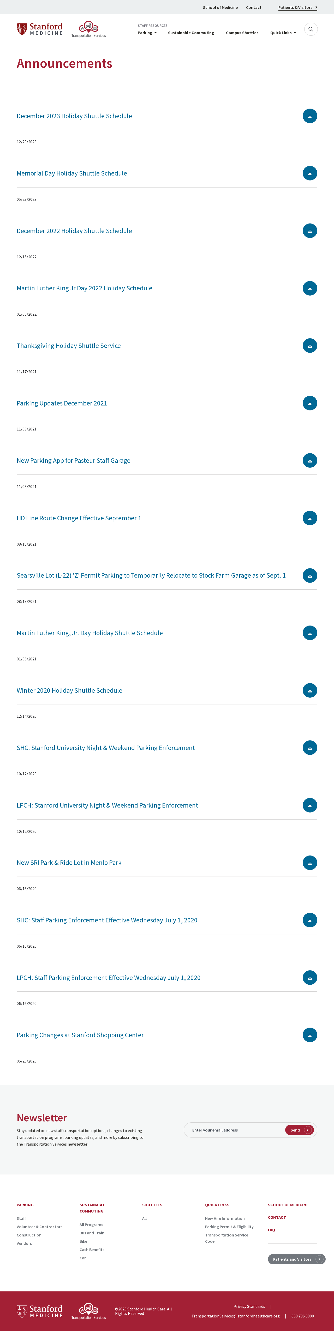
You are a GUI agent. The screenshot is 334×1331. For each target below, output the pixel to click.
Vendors (24, 1243)
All (144, 1218)
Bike (83, 1241)
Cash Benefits (92, 1249)
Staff (21, 1218)
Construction (29, 1235)
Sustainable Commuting (191, 32)
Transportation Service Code (226, 1238)
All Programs (91, 1224)
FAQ (271, 1229)
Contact (253, 7)
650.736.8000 (302, 1316)
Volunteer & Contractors (39, 1226)
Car (83, 1257)
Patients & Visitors (295, 7)
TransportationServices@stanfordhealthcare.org (236, 1316)
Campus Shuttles (242, 32)
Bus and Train (92, 1232)
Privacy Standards (249, 1306)
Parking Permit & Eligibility (229, 1226)
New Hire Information (225, 1218)
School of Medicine (220, 7)
